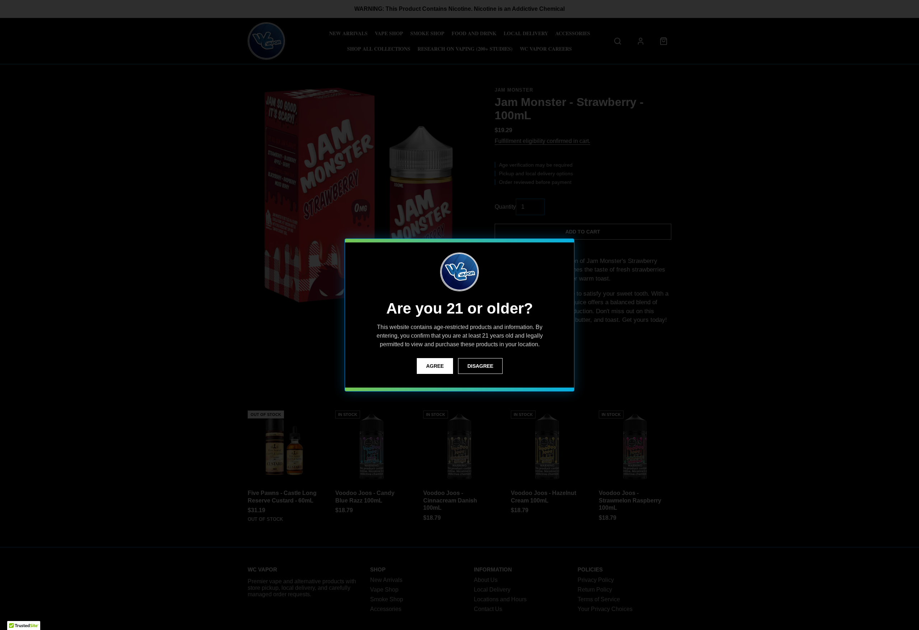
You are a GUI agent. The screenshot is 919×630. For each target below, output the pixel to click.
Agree (435, 366)
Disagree (480, 366)
